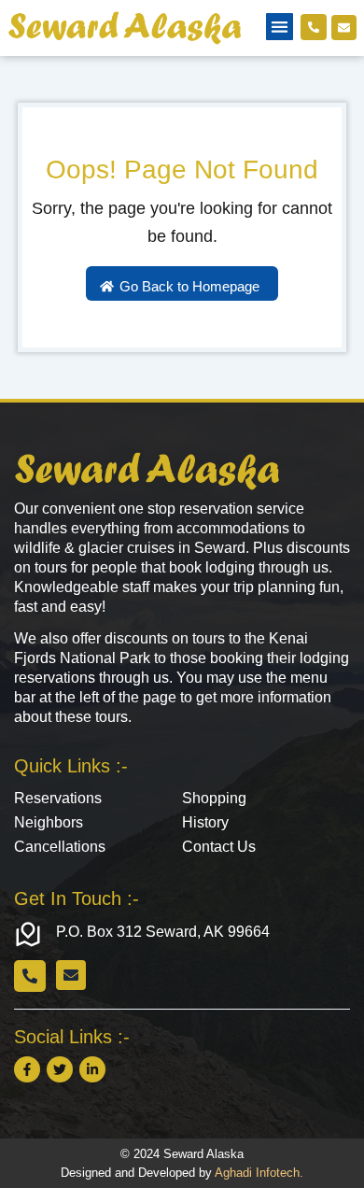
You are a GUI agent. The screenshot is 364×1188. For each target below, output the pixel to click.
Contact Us (219, 847)
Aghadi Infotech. (259, 1173)
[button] (279, 26)
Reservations (58, 798)
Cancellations (59, 847)
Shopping (214, 798)
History (205, 822)
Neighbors (48, 822)
